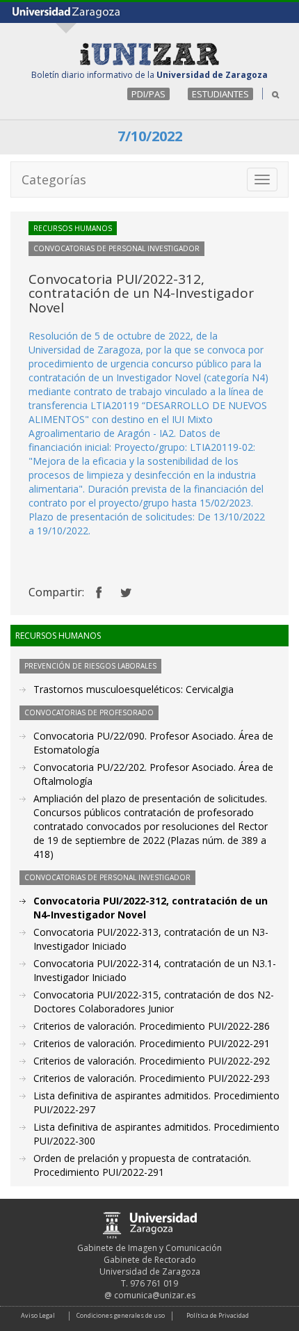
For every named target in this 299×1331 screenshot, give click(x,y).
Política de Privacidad (217, 1315)
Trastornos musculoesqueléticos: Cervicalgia (133, 689)
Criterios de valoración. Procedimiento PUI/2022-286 (151, 1026)
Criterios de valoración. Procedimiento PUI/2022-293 (151, 1078)
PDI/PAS (148, 94)
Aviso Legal (38, 1315)
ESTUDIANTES (220, 94)
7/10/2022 (150, 136)
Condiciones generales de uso (120, 1315)
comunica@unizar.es (154, 1295)
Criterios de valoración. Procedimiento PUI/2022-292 (151, 1060)
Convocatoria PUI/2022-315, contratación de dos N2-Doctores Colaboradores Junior (153, 1001)
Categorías (54, 179)
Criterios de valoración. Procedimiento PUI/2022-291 (151, 1043)
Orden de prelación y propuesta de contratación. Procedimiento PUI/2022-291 (142, 1165)
